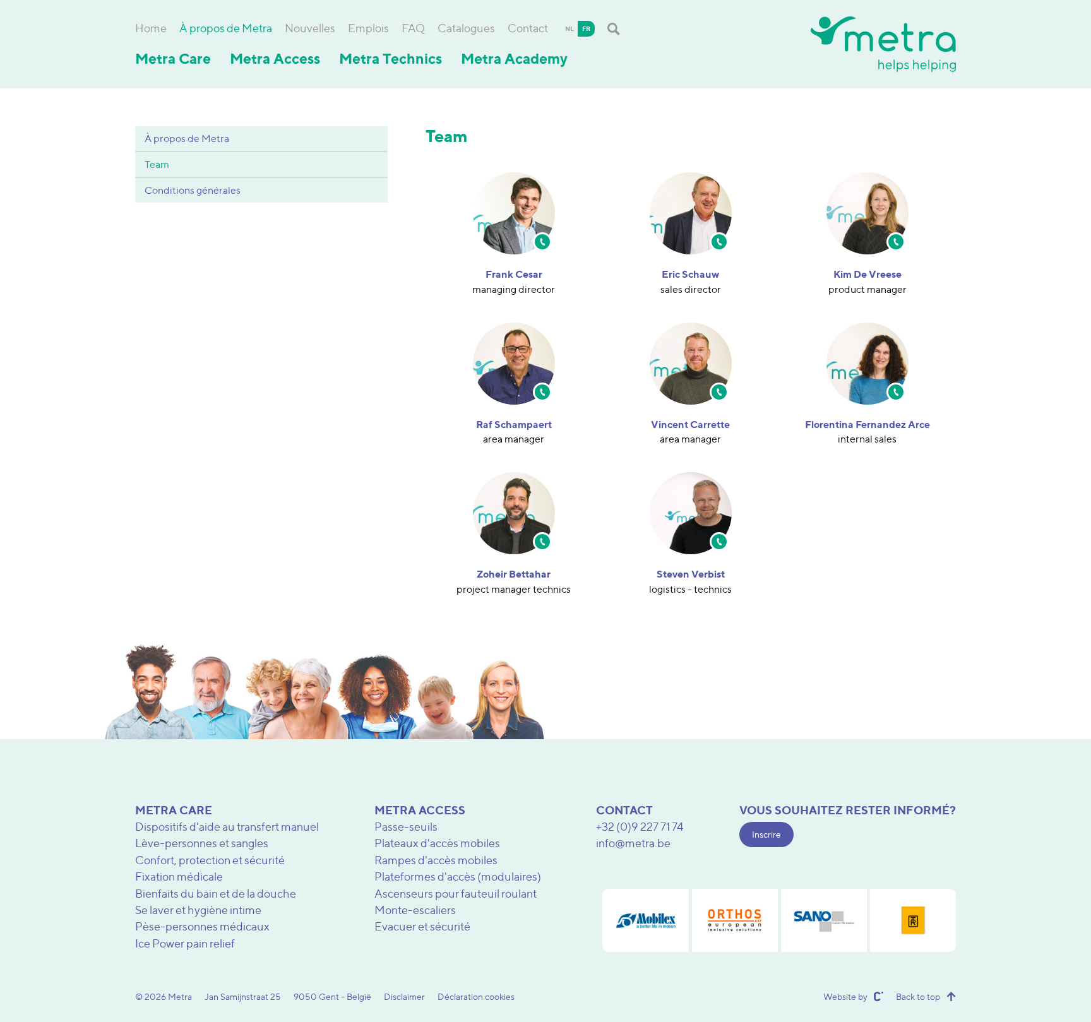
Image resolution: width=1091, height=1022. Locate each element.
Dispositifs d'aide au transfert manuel (227, 826)
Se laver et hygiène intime (198, 910)
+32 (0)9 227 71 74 (640, 826)
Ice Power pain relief (185, 943)
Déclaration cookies (476, 996)
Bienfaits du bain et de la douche (215, 893)
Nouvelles (310, 28)
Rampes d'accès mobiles (436, 860)
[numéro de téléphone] (542, 241)
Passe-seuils (406, 826)
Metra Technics (390, 59)
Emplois (368, 28)
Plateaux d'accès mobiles (437, 843)
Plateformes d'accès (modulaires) (457, 876)
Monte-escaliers (415, 910)
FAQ (413, 28)
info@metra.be (633, 843)
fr (586, 28)
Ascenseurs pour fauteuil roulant (455, 893)
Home (151, 28)
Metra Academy (514, 59)
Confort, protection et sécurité (210, 860)
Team (157, 164)
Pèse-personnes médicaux (202, 926)
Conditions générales (193, 190)
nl (569, 28)
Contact (528, 28)
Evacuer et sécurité (422, 926)
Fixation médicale (179, 876)
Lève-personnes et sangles (201, 843)
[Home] (883, 43)
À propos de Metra (225, 28)
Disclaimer (404, 996)
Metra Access (275, 59)
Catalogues (466, 28)
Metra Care (173, 59)
